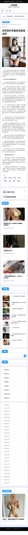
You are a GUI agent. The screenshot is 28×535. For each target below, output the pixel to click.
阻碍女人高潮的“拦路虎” (9, 192)
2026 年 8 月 (6, 405)
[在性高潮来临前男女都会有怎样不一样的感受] (6, 337)
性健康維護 (6, 382)
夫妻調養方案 (6, 369)
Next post (5, 194)
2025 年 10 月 (7, 433)
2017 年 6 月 (6, 451)
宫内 (4, 24)
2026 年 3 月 (6, 420)
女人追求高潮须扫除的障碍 (9, 197)
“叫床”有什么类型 (15, 327)
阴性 (20, 24)
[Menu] (2, 10)
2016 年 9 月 (6, 479)
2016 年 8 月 (6, 483)
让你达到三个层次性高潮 (17, 340)
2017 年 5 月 (6, 455)
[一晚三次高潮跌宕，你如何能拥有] (6, 299)
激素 (13, 24)
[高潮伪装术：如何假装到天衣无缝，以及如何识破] (6, 318)
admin (6, 221)
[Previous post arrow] (24, 191)
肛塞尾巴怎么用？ (8, 250)
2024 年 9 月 (6, 436)
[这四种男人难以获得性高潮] (6, 312)
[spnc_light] (10, 10)
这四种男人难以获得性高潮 (17, 308)
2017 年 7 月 (6, 448)
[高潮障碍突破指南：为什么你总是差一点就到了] (6, 305)
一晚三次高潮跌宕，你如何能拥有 (18, 296)
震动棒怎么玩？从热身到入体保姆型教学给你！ (13, 224)
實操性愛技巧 (6, 378)
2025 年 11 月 (7, 430)
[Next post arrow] (24, 197)
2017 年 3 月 (6, 461)
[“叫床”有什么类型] (6, 330)
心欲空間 (13, 5)
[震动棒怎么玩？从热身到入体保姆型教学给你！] (14, 214)
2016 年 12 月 (7, 470)
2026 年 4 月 (6, 417)
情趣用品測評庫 (6, 22)
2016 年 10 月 (7, 476)
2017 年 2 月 (6, 464)
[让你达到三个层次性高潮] (6, 343)
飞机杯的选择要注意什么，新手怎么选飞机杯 (13, 277)
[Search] (6, 11)
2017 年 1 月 (6, 467)
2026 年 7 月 (6, 408)
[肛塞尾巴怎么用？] (14, 241)
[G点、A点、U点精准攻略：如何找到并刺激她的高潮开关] (6, 324)
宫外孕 (7, 24)
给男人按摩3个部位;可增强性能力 (12, 527)
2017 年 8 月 (6, 445)
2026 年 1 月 (6, 426)
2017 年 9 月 (6, 442)
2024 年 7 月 (6, 439)
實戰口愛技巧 (6, 374)
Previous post (5, 190)
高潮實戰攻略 (6, 398)
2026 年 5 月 (6, 414)
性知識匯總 (6, 386)
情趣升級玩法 (6, 390)
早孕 (9, 24)
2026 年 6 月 (6, 411)
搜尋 (5, 351)
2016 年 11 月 (6, 473)
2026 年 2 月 (6, 423)
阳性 (18, 24)
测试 (11, 24)
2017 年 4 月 (6, 458)
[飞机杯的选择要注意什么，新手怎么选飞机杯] (14, 266)
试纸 (16, 24)
